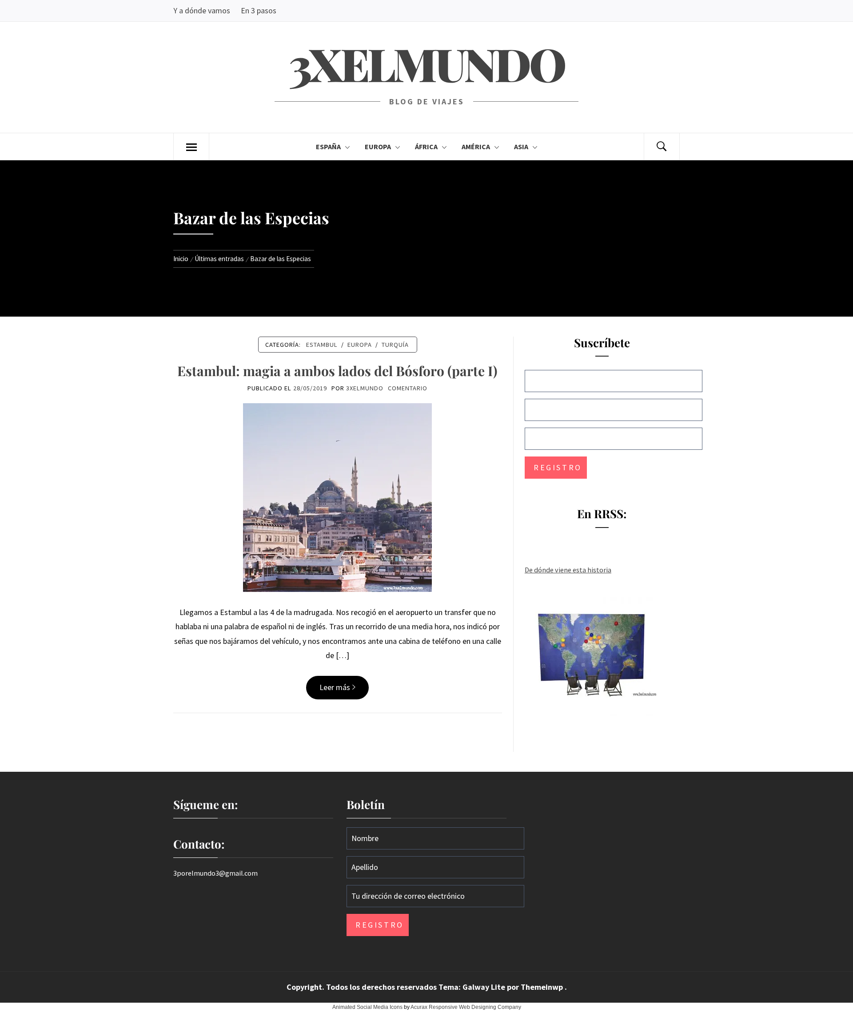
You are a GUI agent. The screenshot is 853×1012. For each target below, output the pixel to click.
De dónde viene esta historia (568, 569)
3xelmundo (426, 63)
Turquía (395, 345)
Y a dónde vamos (201, 10)
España (328, 146)
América (476, 146)
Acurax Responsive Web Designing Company (466, 1007)
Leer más (334, 687)
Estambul (322, 345)
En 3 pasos (258, 10)
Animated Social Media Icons (367, 1007)
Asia (521, 146)
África (426, 146)
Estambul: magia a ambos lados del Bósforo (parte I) (337, 371)
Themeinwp (543, 987)
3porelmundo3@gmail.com (215, 873)
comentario (407, 388)
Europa (378, 146)
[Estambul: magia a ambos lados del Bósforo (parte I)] (337, 497)
